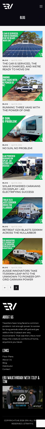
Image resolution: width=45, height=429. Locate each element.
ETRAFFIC (29, 423)
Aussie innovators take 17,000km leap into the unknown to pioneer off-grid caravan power (21, 275)
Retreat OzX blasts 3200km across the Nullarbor (22, 231)
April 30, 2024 (16, 60)
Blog (5, 60)
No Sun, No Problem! (17, 148)
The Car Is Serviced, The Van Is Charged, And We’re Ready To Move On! (21, 66)
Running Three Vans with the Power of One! (21, 109)
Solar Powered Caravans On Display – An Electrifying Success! (21, 189)
